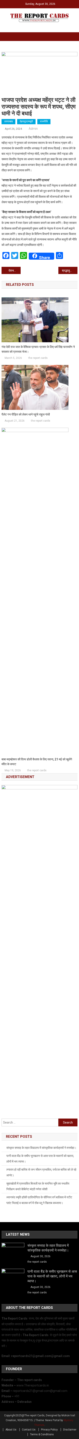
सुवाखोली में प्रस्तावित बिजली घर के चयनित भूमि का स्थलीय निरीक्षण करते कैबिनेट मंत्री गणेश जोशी (37, 1186)
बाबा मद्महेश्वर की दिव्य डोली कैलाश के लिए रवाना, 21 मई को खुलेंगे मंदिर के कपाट (37, 762)
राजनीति (44, 121)
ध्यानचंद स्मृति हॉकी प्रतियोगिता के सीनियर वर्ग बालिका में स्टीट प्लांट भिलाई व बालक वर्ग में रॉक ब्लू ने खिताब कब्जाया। (39, 1200)
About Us (10, 1429)
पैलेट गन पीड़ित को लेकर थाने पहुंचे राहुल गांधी (26, 414)
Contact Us (29, 1429)
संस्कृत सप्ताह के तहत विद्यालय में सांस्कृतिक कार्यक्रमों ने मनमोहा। (41, 1147)
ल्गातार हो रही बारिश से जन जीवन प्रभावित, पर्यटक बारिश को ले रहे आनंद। (41, 1172)
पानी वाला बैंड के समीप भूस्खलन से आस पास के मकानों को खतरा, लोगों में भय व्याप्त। (40, 1158)
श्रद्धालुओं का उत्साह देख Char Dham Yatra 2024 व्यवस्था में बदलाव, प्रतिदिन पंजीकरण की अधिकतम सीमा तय (69, 270)
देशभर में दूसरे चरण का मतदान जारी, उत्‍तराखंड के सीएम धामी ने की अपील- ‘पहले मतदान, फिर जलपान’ (14, 270)
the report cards (38, 357)
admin (33, 128)
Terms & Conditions (42, 1434)
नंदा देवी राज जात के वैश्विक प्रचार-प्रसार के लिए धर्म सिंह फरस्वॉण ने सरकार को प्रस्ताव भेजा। (38, 349)
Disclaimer (69, 1429)
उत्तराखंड (8, 121)
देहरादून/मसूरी (26, 121)
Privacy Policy (49, 1429)
